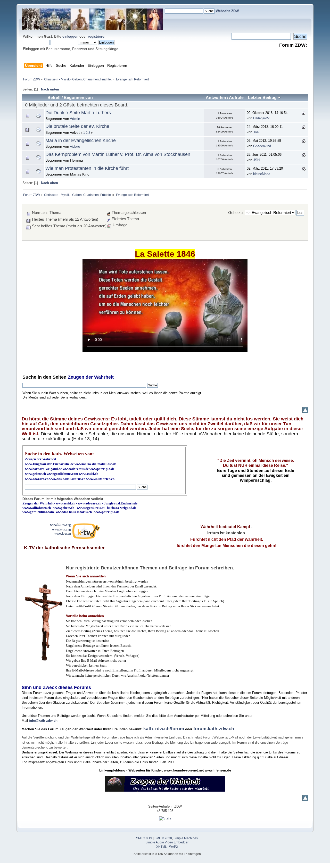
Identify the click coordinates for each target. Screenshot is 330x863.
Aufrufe (236, 97)
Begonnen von (78, 97)
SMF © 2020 (163, 838)
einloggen (70, 36)
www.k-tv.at (62, 533)
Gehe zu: (236, 212)
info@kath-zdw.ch (43, 721)
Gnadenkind (262, 146)
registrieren (97, 36)
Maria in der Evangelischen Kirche (80, 140)
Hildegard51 (262, 118)
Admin (75, 119)
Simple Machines (186, 838)
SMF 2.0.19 (144, 838)
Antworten (216, 97)
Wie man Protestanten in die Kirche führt (87, 168)
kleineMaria (261, 174)
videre (75, 146)
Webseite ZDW (227, 11)
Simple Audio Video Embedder (166, 842)
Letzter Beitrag (263, 97)
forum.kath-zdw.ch (213, 728)
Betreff (54, 97)
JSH (256, 160)
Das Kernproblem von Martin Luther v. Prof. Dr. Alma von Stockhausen (117, 154)
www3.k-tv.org (60, 525)
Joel (256, 132)
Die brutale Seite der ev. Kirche (77, 126)
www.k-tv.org (61, 529)
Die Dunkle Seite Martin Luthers (78, 112)
